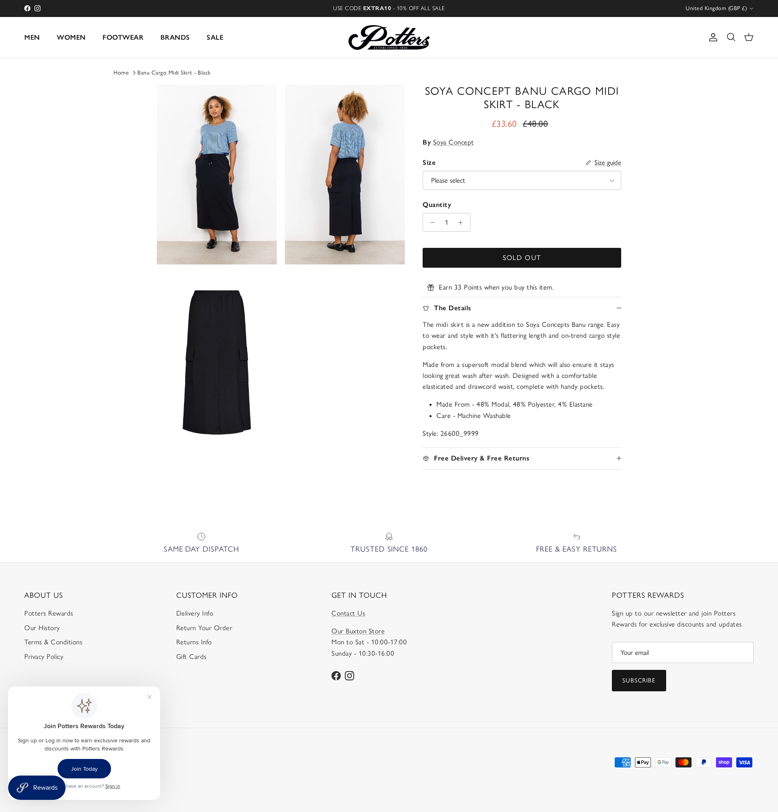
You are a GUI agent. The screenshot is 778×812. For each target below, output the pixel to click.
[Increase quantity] (462, 222)
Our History (42, 628)
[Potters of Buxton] (389, 37)
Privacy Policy (43, 656)
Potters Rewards (48, 613)
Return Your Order (204, 628)
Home (121, 72)
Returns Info (194, 642)
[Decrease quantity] (430, 222)
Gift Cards (191, 656)
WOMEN (71, 37)
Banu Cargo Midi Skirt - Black (174, 72)
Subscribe (639, 680)
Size (429, 162)
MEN (32, 37)
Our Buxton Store (358, 631)
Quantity (437, 204)
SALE (215, 37)
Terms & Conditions (53, 642)
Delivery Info (195, 613)
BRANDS (175, 37)
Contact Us (348, 613)
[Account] (711, 37)
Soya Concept (453, 142)
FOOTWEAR (123, 37)
